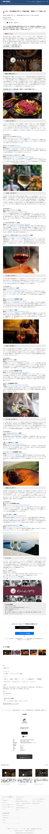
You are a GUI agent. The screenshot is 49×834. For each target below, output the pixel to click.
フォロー (24, 733)
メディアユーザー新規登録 (24, 633)
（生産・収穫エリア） (13, 688)
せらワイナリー (25, 681)
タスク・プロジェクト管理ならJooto (38, 799)
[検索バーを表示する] (47, 1)
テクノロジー (6, 3)
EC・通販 (6, 673)
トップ (3, 710)
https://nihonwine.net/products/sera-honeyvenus (17, 289)
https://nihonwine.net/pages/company (15, 613)
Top (1, 3)
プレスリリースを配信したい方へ (8, 806)
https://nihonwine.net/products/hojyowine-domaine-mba (18, 224)
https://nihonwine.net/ (12, 568)
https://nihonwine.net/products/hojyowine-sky (16, 515)
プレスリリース (8, 710)
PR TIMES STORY (19, 799)
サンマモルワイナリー (16, 681)
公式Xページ (5, 820)
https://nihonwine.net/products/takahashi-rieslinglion (18, 372)
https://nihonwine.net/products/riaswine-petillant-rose (18, 504)
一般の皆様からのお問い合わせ (29, 830)
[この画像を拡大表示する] (7, 652)
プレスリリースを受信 (30, 1)
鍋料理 (11, 679)
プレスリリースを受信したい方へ (8, 804)
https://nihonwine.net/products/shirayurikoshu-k (17, 361)
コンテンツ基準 (22, 828)
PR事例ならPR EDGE (36, 803)
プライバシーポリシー (15, 828)
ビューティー (25, 3)
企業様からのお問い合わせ (18, 830)
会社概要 (8, 828)
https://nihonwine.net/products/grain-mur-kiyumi (17, 211)
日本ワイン (6, 679)
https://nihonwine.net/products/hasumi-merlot (16, 434)
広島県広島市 (20, 688)
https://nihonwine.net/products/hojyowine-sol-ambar (18, 311)
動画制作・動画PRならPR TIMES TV (22, 801)
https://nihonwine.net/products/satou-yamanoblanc (17, 384)
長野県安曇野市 (6, 688)
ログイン (43, 1)
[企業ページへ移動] (24, 721)
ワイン (22, 679)
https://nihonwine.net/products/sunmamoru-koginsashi (18, 236)
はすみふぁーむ (7, 681)
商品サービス (6, 668)
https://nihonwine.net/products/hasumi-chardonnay (17, 526)
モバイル (11, 3)
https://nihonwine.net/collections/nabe (11, 90)
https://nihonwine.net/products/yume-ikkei (16, 444)
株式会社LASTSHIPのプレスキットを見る (11, 703)
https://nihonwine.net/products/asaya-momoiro (17, 300)
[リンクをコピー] (17, 23)
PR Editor (17, 809)
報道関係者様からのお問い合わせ (36, 828)
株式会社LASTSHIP (16, 710)
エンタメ (19, 3)
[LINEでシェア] (12, 23)
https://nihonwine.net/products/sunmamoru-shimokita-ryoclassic (20, 156)
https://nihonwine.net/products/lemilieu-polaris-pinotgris (19, 147)
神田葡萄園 (39, 679)
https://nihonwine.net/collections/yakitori (11, 47)
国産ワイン (17, 679)
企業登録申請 (38, 1)
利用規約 (28, 828)
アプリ (15, 3)
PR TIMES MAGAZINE (19, 805)
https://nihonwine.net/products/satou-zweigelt (16, 453)
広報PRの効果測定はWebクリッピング (22, 807)
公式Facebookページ (6, 815)
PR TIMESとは (5, 800)
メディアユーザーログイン (24, 627)
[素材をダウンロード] (15, 23)
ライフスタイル (38, 3)
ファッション (31, 3)
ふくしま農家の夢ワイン (30, 679)
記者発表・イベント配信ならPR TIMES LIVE (23, 803)
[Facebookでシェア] (9, 23)
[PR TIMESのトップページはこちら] (6, 1)
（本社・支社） (26, 688)
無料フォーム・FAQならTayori (37, 801)
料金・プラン (5, 802)
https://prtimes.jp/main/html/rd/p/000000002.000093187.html (20, 578)
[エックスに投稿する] (7, 23)
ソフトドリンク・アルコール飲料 (16, 673)
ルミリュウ (32, 681)
